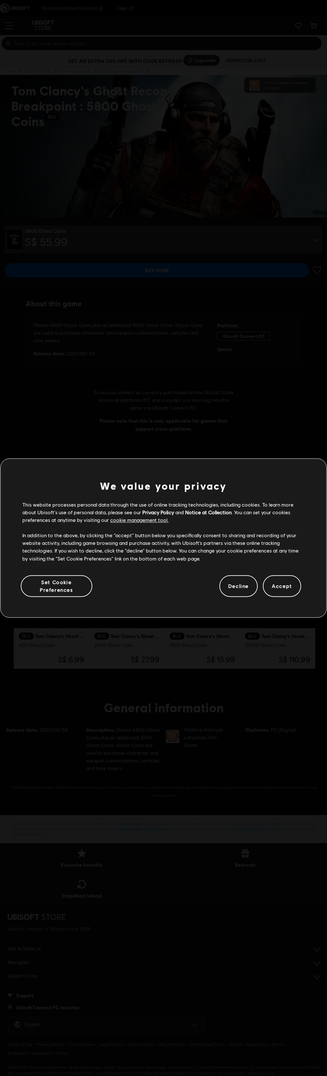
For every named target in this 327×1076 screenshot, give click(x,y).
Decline (238, 586)
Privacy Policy (158, 512)
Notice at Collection (208, 512)
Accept (282, 586)
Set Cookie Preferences (56, 586)
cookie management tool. (139, 520)
